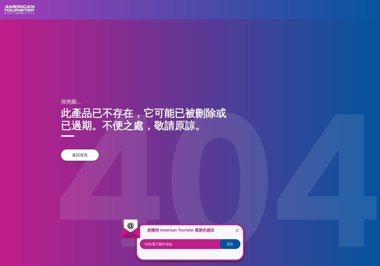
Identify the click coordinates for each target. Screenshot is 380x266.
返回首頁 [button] (80, 155)
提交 (230, 244)
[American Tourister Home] (22, 9)
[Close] (237, 230)
